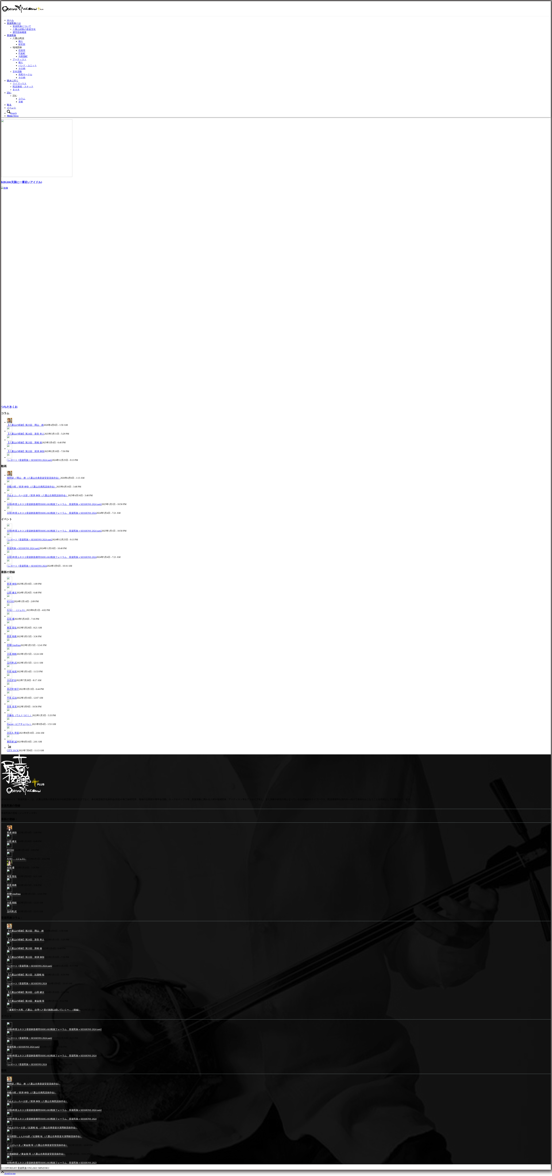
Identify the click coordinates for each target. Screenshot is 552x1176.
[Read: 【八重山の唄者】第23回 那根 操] (9, 440)
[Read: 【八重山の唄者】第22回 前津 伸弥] (9, 448)
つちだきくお (9, 406)
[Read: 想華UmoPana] (9, 642)
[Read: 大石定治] (9, 677)
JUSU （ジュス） (16, 610)
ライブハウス (19, 83)
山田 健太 (12, 592)
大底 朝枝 (12, 654)
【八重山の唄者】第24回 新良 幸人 (25, 434)
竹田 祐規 (12, 671)
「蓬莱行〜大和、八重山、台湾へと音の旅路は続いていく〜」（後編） (43, 1010)
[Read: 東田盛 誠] (9, 739)
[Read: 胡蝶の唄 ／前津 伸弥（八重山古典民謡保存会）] (9, 484)
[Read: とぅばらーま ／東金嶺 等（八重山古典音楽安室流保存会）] (9, 1143)
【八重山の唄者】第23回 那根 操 (24, 442)
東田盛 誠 (12, 741)
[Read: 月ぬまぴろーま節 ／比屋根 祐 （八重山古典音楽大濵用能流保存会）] (9, 1125)
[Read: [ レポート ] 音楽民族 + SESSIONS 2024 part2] (9, 457)
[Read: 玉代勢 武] (9, 660)
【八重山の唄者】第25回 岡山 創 (25, 425)
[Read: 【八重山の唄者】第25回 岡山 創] (9, 422)
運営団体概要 (19, 32)
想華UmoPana (14, 645)
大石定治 (11, 680)
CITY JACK (13, 750)
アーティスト (19, 59)
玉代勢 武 (12, 663)
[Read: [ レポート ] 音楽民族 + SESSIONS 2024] (9, 563)
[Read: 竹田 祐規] (9, 669)
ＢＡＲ (16, 89)
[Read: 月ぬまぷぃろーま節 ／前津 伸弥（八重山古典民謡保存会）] (9, 492)
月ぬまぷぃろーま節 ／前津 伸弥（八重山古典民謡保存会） (37, 495)
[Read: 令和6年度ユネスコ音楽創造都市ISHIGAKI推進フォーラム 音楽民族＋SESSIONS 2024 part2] (9, 501)
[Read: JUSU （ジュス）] (9, 607)
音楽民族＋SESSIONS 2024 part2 (23, 548)
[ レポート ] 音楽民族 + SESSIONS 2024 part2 (29, 460)
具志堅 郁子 (13, 689)
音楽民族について (22, 26)
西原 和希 (12, 636)
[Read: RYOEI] (9, 598)
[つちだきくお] (216, 188)
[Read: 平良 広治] (9, 695)
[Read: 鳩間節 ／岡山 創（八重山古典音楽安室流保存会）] (9, 475)
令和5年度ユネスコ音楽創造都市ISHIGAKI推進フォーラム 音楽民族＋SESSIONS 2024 (51, 513)
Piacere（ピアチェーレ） (19, 724)
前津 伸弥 (12, 584)
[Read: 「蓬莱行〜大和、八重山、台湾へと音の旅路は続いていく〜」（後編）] (9, 1007)
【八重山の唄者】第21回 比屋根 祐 (25, 974)
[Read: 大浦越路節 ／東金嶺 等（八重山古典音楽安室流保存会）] (9, 1152)
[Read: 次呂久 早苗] (9, 730)
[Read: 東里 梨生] (9, 625)
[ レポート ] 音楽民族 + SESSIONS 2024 (27, 566)
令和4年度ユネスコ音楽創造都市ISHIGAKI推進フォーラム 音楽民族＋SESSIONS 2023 (51, 1162)
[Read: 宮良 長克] (9, 704)
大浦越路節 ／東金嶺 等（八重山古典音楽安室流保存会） (36, 1154)
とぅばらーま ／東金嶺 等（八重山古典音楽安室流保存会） (37, 1145)
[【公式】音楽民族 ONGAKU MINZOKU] (22, 15)
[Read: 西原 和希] (9, 633)
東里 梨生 (12, 627)
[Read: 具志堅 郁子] (9, 686)
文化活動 (17, 71)
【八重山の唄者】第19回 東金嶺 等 (25, 1001)
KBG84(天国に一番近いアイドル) (21, 182)
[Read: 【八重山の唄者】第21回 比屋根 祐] (9, 972)
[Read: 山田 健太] (9, 590)
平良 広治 (12, 698)
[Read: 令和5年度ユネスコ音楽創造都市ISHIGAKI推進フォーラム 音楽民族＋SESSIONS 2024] (9, 510)
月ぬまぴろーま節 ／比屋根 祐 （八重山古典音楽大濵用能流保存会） (42, 1127)
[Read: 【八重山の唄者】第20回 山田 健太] (9, 990)
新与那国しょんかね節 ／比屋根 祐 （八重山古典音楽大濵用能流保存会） (44, 1136)
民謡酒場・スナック (23, 86)
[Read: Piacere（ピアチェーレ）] (9, 721)
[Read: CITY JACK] (9, 747)
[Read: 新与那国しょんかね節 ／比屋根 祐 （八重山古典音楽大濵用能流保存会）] (9, 1134)
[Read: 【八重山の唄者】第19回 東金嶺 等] (9, 999)
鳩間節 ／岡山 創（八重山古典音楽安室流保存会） (33, 478)
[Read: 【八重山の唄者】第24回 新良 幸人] (9, 431)
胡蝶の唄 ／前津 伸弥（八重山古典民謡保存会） (31, 486)
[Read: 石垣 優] (9, 616)
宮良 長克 (12, 706)
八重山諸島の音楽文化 (24, 29)
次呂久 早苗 (13, 733)
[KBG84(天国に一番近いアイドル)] (36, 176)
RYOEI (10, 601)
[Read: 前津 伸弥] (9, 581)
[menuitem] (279, 20)
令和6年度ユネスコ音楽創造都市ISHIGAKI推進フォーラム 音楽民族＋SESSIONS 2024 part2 (54, 504)
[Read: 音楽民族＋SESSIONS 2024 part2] (9, 545)
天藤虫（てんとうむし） (19, 715)
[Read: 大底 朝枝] (9, 651)
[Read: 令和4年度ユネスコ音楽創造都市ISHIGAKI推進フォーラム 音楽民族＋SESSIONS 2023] (9, 1160)
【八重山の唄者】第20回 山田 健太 (25, 992)
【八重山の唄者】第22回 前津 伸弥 (25, 451)
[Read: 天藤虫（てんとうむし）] (9, 712)
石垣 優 (10, 619)
